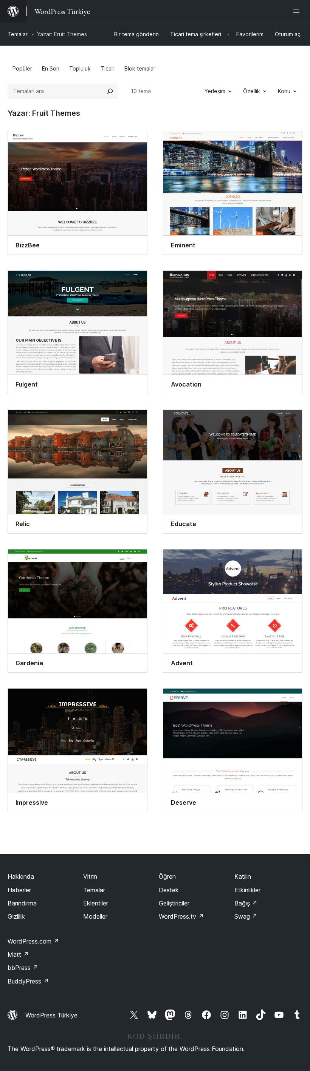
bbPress (23, 967)
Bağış (245, 903)
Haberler (19, 890)
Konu (284, 91)
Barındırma (22, 903)
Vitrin (90, 876)
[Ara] (110, 91)
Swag (245, 916)
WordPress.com (33, 941)
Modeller (95, 916)
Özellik (251, 91)
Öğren (167, 876)
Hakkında (21, 876)
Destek (169, 890)
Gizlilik (16, 916)
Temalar (18, 34)
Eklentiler (95, 903)
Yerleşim (215, 91)
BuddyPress (28, 981)
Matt (18, 954)
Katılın (242, 876)
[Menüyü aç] (298, 11)
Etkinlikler (247, 890)
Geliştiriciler (174, 903)
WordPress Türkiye (51, 1015)
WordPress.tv (181, 916)
